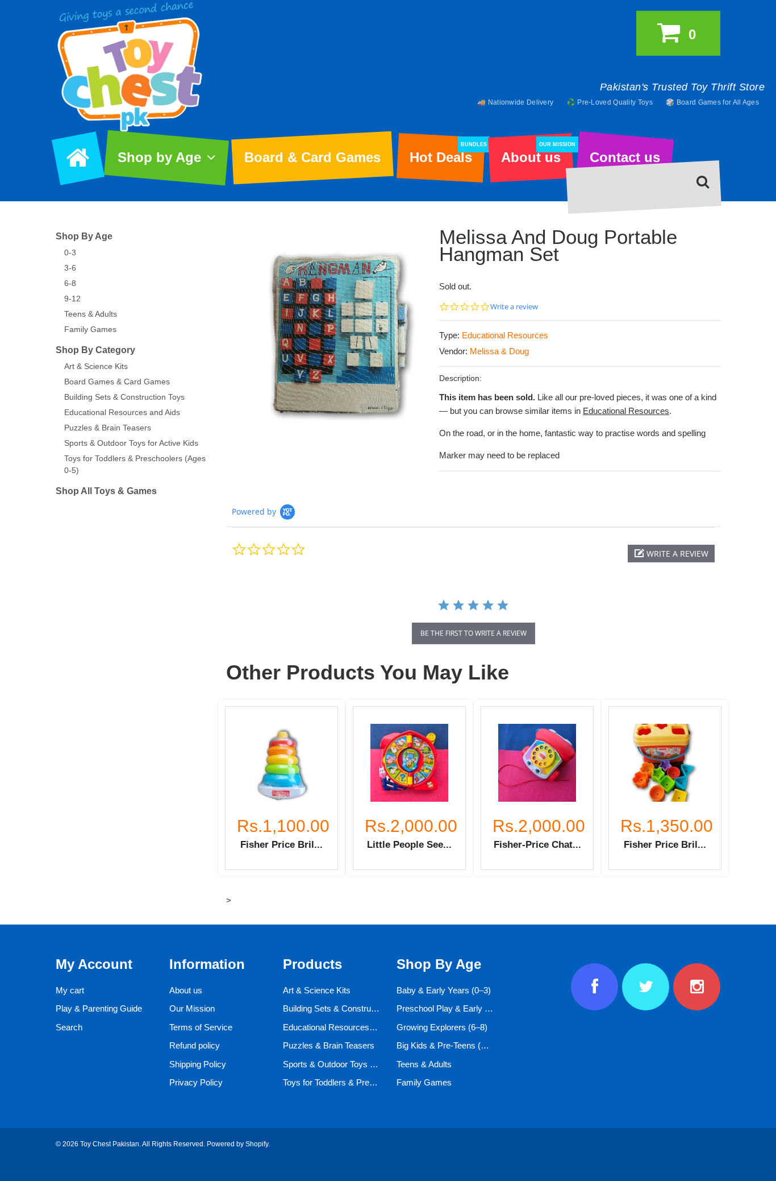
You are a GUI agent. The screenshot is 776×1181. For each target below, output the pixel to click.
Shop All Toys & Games (106, 491)
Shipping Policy (197, 1064)
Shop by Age (159, 157)
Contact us (625, 157)
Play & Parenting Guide (99, 1008)
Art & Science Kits (96, 366)
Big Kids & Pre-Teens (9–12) (449, 1045)
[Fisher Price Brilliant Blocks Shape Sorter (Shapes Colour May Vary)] (665, 762)
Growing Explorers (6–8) (442, 1027)
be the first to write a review (473, 633)
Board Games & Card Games (117, 381)
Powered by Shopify (237, 1144)
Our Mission (192, 1008)
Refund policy (194, 1045)
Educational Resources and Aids (122, 412)
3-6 (70, 267)
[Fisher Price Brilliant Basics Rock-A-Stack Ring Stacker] (281, 762)
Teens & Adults (90, 313)
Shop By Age (84, 236)
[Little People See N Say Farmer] (409, 762)
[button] (671, 553)
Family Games (90, 329)
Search (69, 1027)
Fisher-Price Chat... (537, 844)
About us (537, 153)
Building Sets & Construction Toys (124, 396)
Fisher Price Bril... (281, 844)
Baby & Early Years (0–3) (444, 990)
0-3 (70, 252)
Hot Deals (447, 153)
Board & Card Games (312, 157)
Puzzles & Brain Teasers (107, 427)
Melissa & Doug (499, 351)
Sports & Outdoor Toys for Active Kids (131, 442)
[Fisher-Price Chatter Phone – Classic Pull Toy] (537, 762)
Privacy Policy (196, 1082)
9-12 (72, 298)
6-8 (70, 283)
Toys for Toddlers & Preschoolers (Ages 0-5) (365, 1082)
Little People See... (409, 844)
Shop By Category (95, 350)
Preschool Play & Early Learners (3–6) (468, 1008)
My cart (70, 990)
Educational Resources (505, 335)
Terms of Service (200, 1027)
